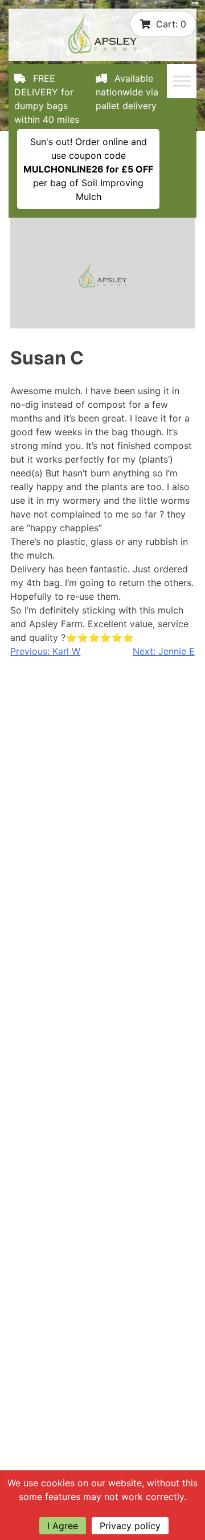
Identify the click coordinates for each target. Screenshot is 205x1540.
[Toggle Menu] (182, 81)
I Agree (62, 1525)
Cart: (171, 24)
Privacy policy (130, 1525)
